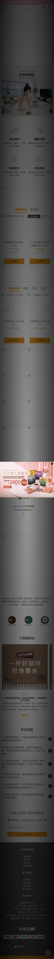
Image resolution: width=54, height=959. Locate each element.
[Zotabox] (52, 495)
